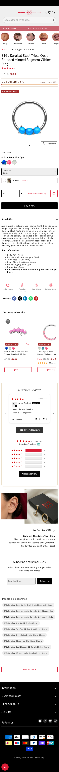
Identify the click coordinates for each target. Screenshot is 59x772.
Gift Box (20, 180)
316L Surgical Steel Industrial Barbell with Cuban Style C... (28, 617)
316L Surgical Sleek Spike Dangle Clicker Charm (24, 635)
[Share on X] (20, 298)
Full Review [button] (17, 419)
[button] (7, 68)
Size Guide (6, 152)
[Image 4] (31, 145)
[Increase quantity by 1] (22, 193)
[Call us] (5, 767)
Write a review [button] (29, 473)
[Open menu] (4, 14)
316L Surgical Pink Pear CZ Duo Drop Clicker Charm (25, 629)
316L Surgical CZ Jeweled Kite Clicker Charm (23, 641)
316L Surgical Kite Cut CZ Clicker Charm (21, 623)
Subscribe (45, 581)
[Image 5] (33, 145)
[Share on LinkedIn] (25, 298)
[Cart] (53, 12)
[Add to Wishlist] (54, 193)
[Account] (46, 12)
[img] (18, 399)
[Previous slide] (5, 413)
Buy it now (29, 205)
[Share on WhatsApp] (30, 298)
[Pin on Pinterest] (36, 298)
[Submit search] (52, 20)
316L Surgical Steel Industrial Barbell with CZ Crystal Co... (28, 611)
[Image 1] (25, 145)
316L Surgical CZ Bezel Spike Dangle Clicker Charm (25, 653)
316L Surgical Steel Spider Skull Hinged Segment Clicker (28, 605)
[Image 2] (27, 145)
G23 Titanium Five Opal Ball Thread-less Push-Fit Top (16, 352)
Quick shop (18, 370)
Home (4, 49)
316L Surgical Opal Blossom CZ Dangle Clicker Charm (26, 647)
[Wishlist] (49, 12)
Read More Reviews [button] (29, 429)
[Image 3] (29, 145)
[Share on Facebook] (14, 298)
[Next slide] (53, 413)
